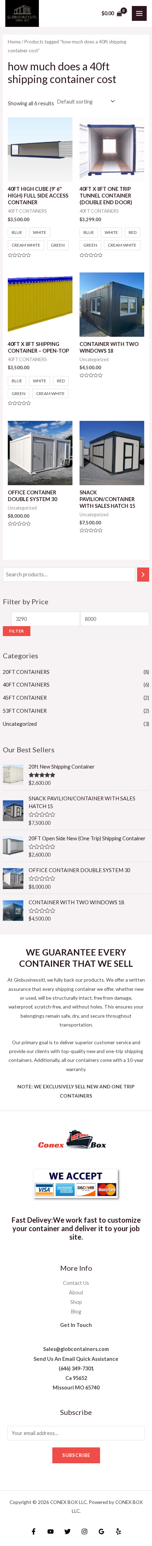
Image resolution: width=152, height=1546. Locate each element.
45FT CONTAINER (25, 698)
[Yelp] (118, 1531)
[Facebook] (33, 1531)
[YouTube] (50, 1531)
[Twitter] (67, 1531)
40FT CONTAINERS (26, 685)
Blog (76, 1312)
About (76, 1292)
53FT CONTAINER (25, 711)
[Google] (101, 1531)
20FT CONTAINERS (26, 672)
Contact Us (76, 1283)
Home (14, 42)
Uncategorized (20, 724)
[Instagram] (84, 1531)
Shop (76, 1302)
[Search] (143, 575)
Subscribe (76, 1455)
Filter (16, 631)
